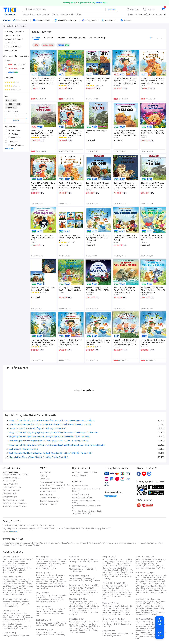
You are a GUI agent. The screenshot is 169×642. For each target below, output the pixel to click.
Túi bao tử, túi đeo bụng (56, 635)
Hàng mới (61, 38)
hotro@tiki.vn (22, 503)
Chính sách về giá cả (80, 486)
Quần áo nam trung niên (50, 586)
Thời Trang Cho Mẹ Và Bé (12, 559)
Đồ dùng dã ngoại (151, 577)
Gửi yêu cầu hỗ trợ (9, 481)
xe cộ (38, 14)
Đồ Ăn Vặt (77, 628)
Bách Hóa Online (77, 619)
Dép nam (47, 611)
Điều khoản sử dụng (47, 491)
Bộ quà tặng (80, 632)
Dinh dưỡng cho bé (14, 566)
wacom (121, 543)
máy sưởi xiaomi (153, 630)
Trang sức (73, 579)
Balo (71, 559)
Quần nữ (52, 559)
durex (55, 543)
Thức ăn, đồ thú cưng (15, 592)
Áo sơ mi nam (51, 577)
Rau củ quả (11, 582)
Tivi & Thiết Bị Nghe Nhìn (115, 575)
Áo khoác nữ (53, 562)
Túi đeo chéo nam (49, 632)
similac (147, 543)
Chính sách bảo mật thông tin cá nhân (54, 485)
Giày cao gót (41, 595)
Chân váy (52, 564)
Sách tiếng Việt (108, 633)
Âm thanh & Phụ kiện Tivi (145, 559)
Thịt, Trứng (14, 580)
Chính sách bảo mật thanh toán (52, 482)
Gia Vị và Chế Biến (80, 626)
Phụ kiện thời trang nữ (77, 569)
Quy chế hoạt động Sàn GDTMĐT (85, 472)
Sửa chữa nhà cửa (80, 604)
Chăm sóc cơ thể (14, 618)
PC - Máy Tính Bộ (79, 594)
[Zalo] (149, 473)
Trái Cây (6, 580)
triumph (93, 543)
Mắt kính (90, 569)
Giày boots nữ (44, 600)
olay (141, 543)
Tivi (141, 566)
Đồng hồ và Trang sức (79, 575)
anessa (128, 543)
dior (11, 543)
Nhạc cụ (87, 612)
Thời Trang (123, 559)
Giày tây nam (52, 609)
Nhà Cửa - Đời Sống (78, 599)
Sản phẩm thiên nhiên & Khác (16, 621)
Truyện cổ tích (10, 43)
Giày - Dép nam (43, 606)
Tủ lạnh (143, 562)
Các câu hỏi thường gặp (12, 478)
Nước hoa (11, 626)
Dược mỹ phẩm (23, 628)
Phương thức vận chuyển (12, 487)
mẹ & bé (45, 14)
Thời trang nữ (42, 556)
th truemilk (29, 543)
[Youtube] (144, 473)
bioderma (63, 543)
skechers (80, 543)
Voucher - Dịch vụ (110, 603)
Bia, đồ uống (11, 588)
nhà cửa (64, 14)
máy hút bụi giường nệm (150, 631)
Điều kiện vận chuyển (48, 504)
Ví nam (38, 632)
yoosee (135, 543)
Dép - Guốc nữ (52, 595)
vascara (6, 543)
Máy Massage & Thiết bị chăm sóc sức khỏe (18, 619)
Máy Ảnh (155, 614)
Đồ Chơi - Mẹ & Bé (11, 556)
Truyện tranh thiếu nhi (13, 35)
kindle (107, 543)
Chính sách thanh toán (80, 494)
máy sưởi (139, 622)
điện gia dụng (28, 14)
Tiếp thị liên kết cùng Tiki (50, 498)
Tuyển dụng (44, 479)
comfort (154, 543)
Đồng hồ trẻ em (94, 581)
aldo (87, 543)
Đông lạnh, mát (18, 584)
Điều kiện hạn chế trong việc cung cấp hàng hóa (86, 490)
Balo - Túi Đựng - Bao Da (149, 608)
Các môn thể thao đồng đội (151, 586)
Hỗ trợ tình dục (21, 626)
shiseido (6, 545)
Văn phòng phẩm (121, 633)
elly (69, 543)
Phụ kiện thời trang (77, 566)
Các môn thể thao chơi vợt (150, 587)
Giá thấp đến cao (77, 38)
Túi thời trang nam (44, 629)
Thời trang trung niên (48, 568)
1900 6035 (13, 532)
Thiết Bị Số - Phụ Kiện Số (113, 583)
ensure (49, 543)
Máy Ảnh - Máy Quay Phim (148, 599)
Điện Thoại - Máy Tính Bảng (15, 599)
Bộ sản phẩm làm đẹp (16, 627)
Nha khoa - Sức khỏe (117, 612)
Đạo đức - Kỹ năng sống (14, 39)
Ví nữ (60, 623)
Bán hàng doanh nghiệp (49, 501)
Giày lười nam (41, 609)
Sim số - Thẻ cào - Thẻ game (122, 614)
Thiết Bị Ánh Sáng (150, 604)
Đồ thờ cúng (78, 612)
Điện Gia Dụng (9, 633)
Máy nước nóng (150, 566)
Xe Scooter (122, 624)
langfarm (14, 545)
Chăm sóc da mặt (9, 613)
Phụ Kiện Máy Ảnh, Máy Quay (147, 602)
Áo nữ (38, 559)
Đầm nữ (44, 559)
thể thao (78, 14)
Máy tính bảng (13, 606)
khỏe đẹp (55, 14)
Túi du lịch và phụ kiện (82, 559)
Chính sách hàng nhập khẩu (13, 500)
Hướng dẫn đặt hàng (10, 484)
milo (73, 543)
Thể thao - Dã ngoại (113, 564)
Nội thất (80, 606)
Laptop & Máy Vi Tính (120, 572)
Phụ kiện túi (59, 625)
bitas (160, 543)
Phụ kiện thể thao (150, 580)
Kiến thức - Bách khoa (13, 47)
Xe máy (109, 624)
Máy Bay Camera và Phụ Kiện (150, 613)
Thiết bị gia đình (23, 636)
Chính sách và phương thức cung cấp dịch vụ (86, 501)
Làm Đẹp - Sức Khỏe (12, 610)
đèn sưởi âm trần (146, 637)
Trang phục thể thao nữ (144, 575)
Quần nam (51, 575)
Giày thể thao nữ (155, 590)
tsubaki (37, 545)
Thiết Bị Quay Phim (149, 612)
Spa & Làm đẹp (118, 608)
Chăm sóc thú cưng (76, 622)
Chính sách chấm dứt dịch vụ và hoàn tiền (86, 507)
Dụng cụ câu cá (146, 584)
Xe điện (125, 622)
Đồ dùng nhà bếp (9, 636)
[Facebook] (139, 473)
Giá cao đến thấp (97, 38)
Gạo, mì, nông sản (15, 586)
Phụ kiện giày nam (47, 613)
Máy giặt (143, 564)
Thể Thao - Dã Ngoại (145, 572)
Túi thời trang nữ (43, 620)
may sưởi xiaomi (147, 628)
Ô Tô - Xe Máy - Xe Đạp (113, 619)
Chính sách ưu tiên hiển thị (82, 497)
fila (31, 545)
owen (43, 543)
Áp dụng (16, 120)
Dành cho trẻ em (14, 590)
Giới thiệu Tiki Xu (46, 495)
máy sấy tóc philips (152, 624)
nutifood (100, 543)
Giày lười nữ (55, 600)
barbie (37, 543)
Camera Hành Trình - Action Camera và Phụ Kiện (150, 606)
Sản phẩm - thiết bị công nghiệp (117, 573)
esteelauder (19, 543)
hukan (21, 545)
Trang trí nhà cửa (75, 602)
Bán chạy (48, 38)
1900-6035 (13, 472)
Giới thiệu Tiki (45, 472)
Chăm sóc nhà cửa (17, 594)
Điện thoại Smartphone (11, 602)
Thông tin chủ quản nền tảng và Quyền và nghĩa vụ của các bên (87, 512)
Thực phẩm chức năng (15, 616)
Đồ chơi (26, 559)
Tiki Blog (43, 476)
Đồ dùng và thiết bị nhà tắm (84, 608)
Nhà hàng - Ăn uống (115, 610)
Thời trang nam (43, 572)
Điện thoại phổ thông (15, 604)
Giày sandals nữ (49, 598)
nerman (114, 543)
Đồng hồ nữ (82, 579)
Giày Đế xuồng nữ (50, 602)
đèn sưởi (147, 622)
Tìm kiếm (111, 9)
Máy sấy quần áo (147, 568)
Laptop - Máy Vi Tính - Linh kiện (84, 585)
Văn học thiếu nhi (11, 50)
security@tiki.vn (21, 506)
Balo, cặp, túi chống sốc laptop (84, 561)
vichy (27, 545)
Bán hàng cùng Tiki (79, 476)
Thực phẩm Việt (23, 582)
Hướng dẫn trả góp (10, 497)
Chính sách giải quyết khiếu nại (52, 488)
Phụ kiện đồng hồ (80, 581)
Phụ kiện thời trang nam (83, 570)
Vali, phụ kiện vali (92, 562)
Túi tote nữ (50, 625)
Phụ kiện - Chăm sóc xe (111, 622)
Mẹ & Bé (117, 568)
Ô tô (115, 624)
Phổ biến (36, 38)
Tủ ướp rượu (159, 568)
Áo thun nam (40, 575)
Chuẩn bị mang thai (14, 572)
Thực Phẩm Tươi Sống (13, 577)
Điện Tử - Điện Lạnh (145, 556)
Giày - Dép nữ (42, 592)
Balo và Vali (74, 556)
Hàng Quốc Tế (109, 556)
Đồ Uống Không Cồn (83, 630)
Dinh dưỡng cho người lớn (16, 568)
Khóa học (122, 606)
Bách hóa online (114, 570)
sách (71, 14)
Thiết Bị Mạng (82, 592)
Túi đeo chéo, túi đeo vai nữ (46, 623)
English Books (115, 636)
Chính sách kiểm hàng (11, 490)
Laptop (90, 594)
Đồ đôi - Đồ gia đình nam (53, 582)
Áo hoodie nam (46, 580)
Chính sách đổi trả (9, 494)
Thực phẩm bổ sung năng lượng (151, 591)
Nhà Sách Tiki (108, 630)
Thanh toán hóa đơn (110, 606)
